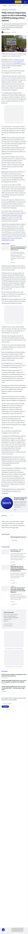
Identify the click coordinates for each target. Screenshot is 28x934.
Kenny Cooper (8, 32)
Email (12, 515)
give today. (16, 527)
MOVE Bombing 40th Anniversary (9, 9)
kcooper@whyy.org (8, 625)
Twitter (10, 515)
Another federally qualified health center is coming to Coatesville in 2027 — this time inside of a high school (13, 688)
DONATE (18, 2)
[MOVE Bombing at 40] (6, 552)
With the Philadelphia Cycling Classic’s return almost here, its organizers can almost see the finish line (14, 681)
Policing (25, 5)
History (19, 5)
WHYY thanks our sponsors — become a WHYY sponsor (14, 122)
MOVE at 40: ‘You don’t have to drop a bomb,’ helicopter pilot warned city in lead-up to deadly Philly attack (17, 590)
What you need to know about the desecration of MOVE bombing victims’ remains (18, 248)
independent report (19, 59)
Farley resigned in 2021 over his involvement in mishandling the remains (14, 238)
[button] (3, 929)
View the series (14, 540)
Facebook (7, 515)
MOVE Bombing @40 (14, 549)
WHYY (5, 2)
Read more (6, 620)
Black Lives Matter (12, 5)
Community (5, 5)
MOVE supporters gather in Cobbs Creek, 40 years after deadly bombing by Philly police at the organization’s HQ (18, 568)
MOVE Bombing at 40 (15, 551)
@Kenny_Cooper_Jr (9, 624)
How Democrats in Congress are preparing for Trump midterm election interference (14, 675)
